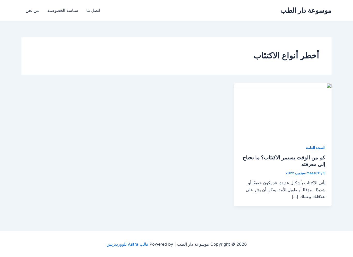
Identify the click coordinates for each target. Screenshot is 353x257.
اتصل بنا (93, 10)
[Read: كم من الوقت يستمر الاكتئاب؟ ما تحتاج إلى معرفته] (283, 110)
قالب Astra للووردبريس (127, 244)
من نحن (32, 10)
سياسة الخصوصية (62, 10)
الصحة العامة (315, 147)
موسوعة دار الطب (306, 10)
